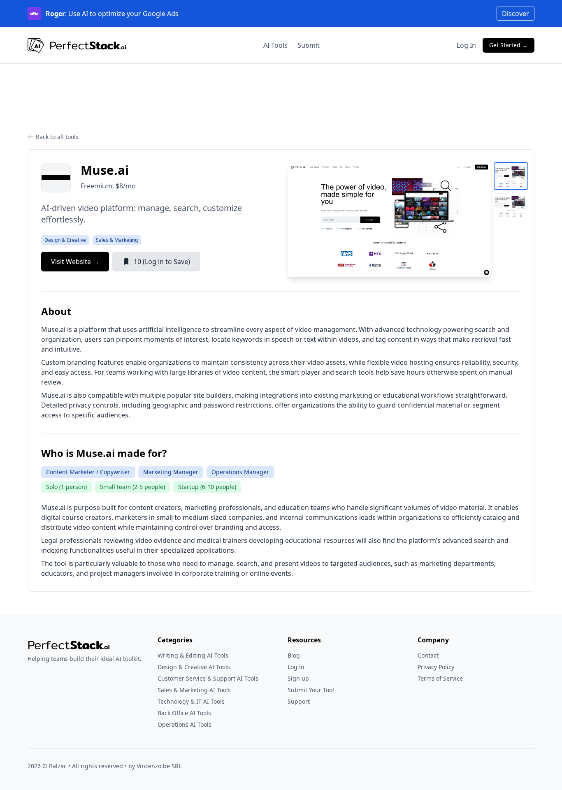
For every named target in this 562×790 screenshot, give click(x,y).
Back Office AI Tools (184, 713)
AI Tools (275, 45)
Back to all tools (57, 137)
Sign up (298, 678)
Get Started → (508, 45)
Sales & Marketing (117, 239)
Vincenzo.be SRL (159, 766)
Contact (428, 655)
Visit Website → (75, 261)
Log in (296, 667)
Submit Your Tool (311, 690)
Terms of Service (440, 678)
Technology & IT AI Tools (191, 701)
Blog (294, 655)
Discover (515, 13)
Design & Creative (65, 239)
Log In (466, 45)
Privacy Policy (436, 667)
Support (299, 701)
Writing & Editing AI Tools (193, 655)
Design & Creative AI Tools (194, 667)
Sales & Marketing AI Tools (194, 690)
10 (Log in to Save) (162, 261)
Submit (308, 45)
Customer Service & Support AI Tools (208, 678)
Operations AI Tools (184, 724)
